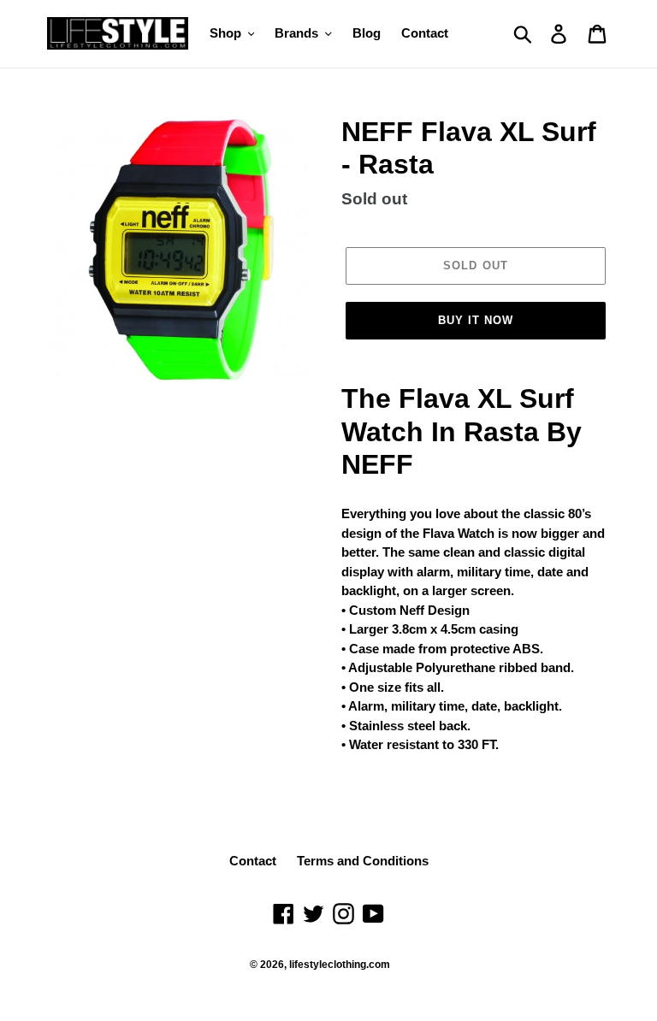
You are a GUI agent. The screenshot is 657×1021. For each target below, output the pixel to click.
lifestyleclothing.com (339, 965)
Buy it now (475, 320)
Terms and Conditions (363, 860)
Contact (252, 860)
